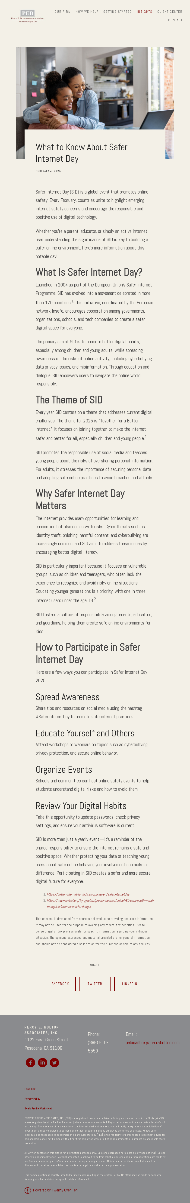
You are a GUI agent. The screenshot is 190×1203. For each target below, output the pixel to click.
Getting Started (117, 12)
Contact (175, 20)
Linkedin (129, 984)
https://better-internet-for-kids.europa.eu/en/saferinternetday (88, 894)
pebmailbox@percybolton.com (153, 1043)
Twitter (95, 984)
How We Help (87, 12)
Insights (144, 12)
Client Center (170, 12)
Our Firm (63, 12)
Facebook (60, 984)
